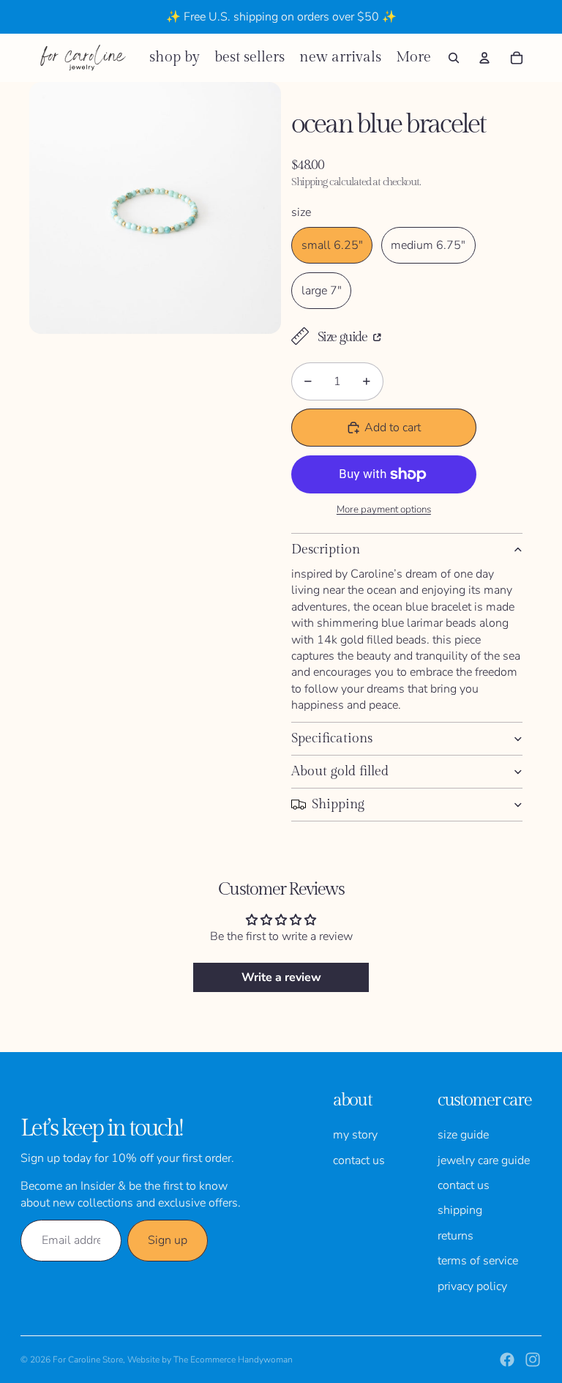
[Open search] (454, 58)
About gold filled (340, 771)
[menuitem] (413, 57)
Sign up (167, 1240)
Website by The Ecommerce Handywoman (210, 1359)
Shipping (338, 804)
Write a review (281, 977)
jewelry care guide (484, 1160)
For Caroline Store (88, 1359)
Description (325, 549)
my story (355, 1135)
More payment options (384, 509)
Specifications (331, 738)
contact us (359, 1160)
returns (455, 1236)
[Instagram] (533, 1359)
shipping (460, 1210)
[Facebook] (507, 1359)
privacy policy (472, 1286)
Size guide (344, 337)
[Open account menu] (484, 58)
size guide (463, 1135)
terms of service (478, 1261)
